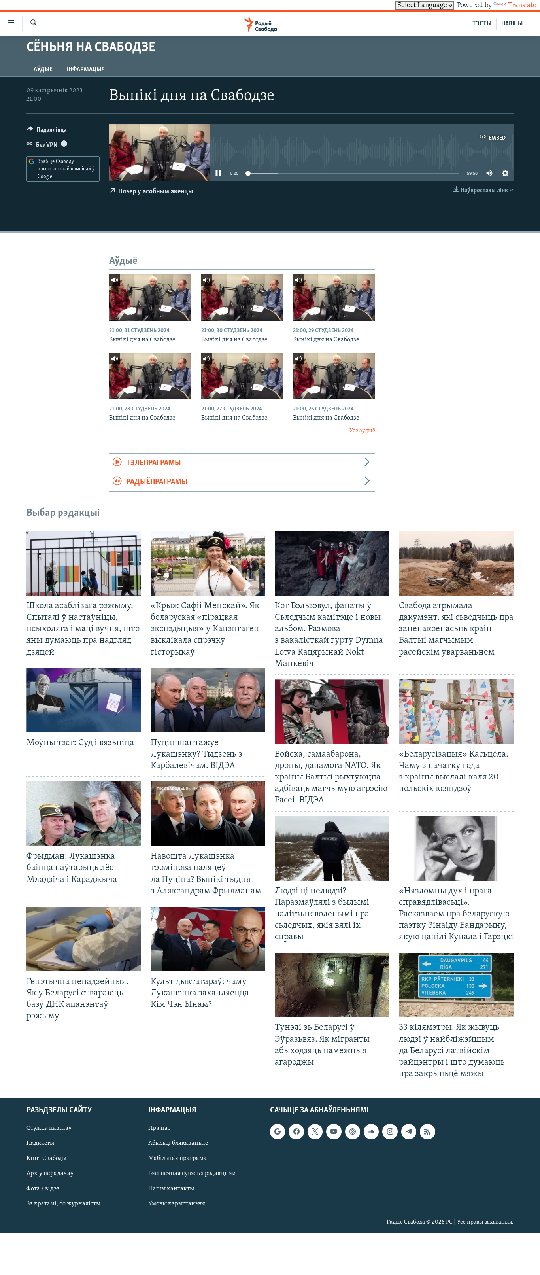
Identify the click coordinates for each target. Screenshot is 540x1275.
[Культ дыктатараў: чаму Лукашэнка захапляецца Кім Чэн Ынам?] (208, 939)
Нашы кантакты (171, 1189)
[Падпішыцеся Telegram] (408, 1131)
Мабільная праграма (177, 1158)
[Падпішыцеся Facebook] (296, 1131)
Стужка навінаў (49, 1128)
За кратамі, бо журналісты (63, 1204)
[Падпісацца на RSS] (427, 1131)
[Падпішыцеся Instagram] (389, 1131)
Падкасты (40, 1143)
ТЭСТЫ (481, 24)
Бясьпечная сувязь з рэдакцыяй (192, 1173)
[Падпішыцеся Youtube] (333, 1131)
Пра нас (159, 1128)
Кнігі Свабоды (46, 1158)
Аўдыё (43, 69)
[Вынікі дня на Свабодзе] (150, 297)
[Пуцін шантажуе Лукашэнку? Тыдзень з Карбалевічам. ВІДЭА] (208, 700)
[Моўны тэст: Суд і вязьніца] (83, 700)
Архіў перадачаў (50, 1173)
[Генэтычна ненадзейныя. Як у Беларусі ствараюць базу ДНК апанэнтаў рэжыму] (83, 939)
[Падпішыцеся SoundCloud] (371, 1131)
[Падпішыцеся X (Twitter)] (315, 1131)
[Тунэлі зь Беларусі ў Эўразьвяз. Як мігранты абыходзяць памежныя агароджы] (332, 985)
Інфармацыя (86, 69)
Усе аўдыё (362, 431)
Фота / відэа (43, 1189)
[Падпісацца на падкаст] (352, 1131)
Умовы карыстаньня (176, 1204)
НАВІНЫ (512, 24)
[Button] (46, 131)
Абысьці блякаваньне (178, 1143)
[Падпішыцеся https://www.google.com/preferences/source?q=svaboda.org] (277, 1131)
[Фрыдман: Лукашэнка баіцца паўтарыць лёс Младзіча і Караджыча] (83, 813)
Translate (522, 5)
